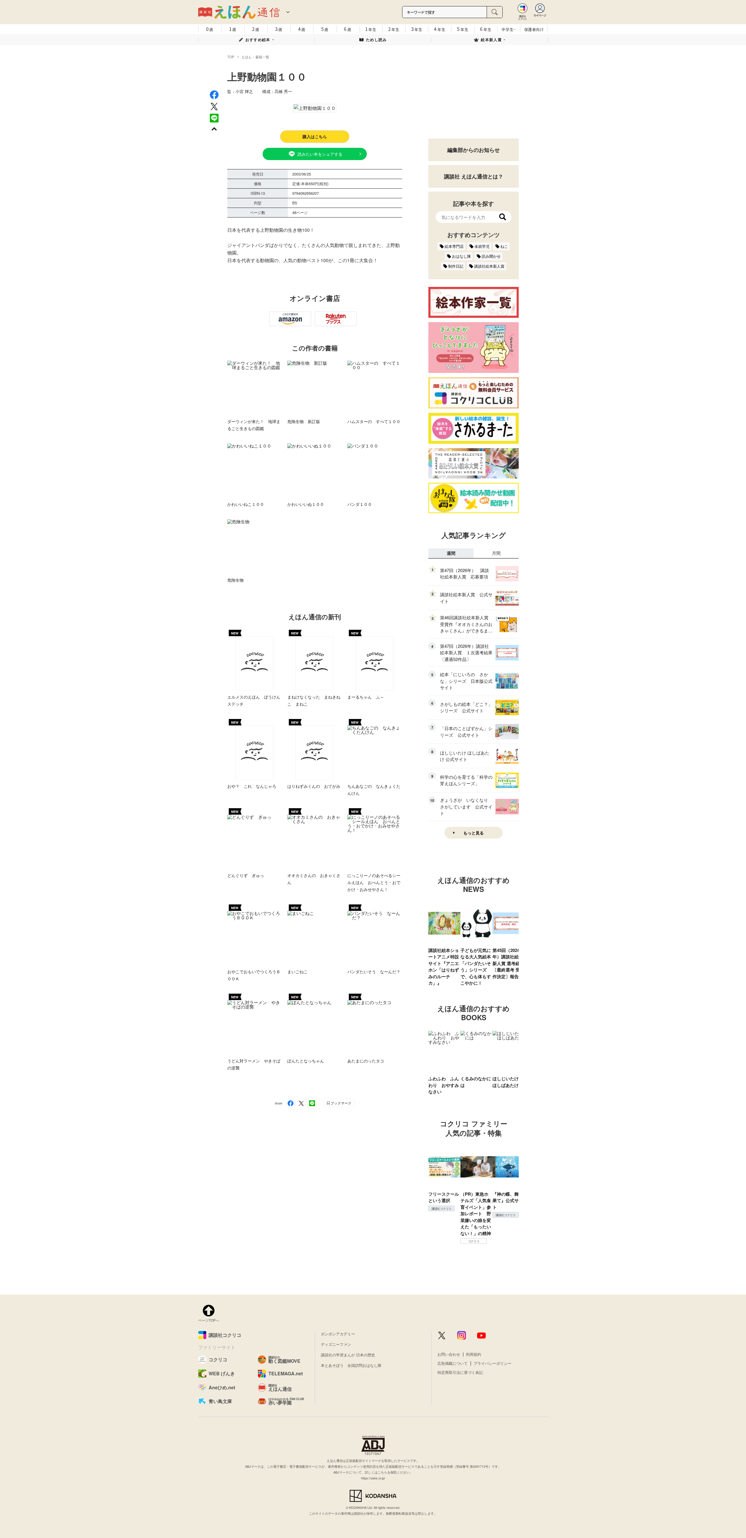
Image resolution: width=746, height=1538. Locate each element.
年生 (370, 28)
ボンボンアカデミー (338, 1334)
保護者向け (534, 29)
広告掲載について (452, 1363)
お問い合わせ (448, 1354)
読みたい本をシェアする (320, 154)
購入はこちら (314, 136)
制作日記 (455, 266)
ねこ (504, 246)
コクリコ (473, 1241)
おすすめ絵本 (257, 39)
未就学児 (482, 246)
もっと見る (473, 833)
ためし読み (376, 39)
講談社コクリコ (441, 1208)
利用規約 (473, 1354)
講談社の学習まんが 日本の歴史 (348, 1355)
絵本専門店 (454, 246)
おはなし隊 (461, 256)
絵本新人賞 (491, 39)
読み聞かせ (491, 256)
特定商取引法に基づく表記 (460, 1372)
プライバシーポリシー (492, 1363)
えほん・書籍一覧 (255, 56)
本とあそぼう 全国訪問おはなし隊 (351, 1365)
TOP (230, 56)
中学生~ (509, 29)
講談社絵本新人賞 (489, 266)
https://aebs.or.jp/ (373, 1478)
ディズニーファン (336, 1344)
